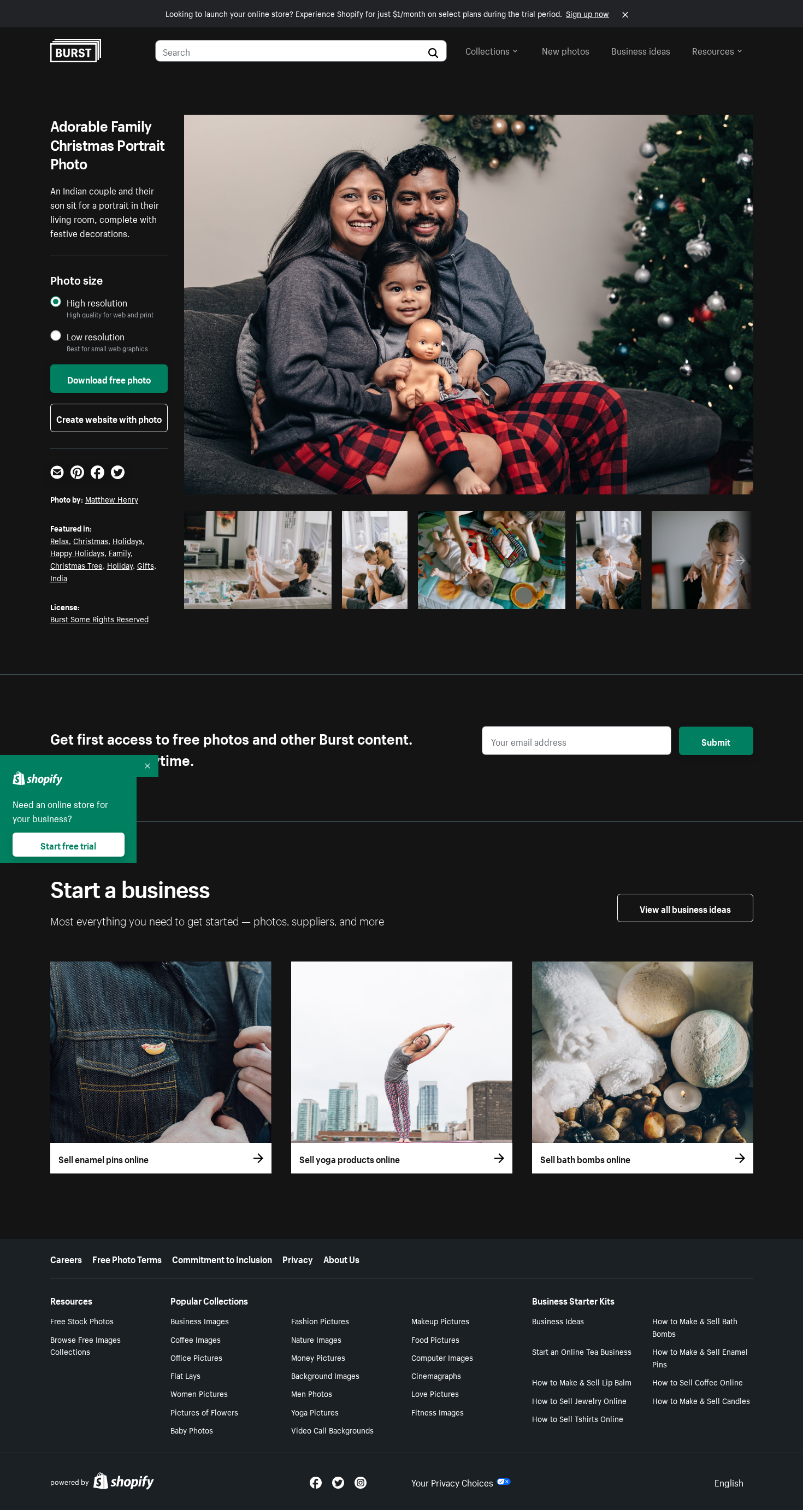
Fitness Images (437, 1412)
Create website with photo (109, 418)
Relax (59, 540)
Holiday (120, 565)
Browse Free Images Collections (85, 1345)
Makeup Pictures (440, 1320)
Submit (715, 741)
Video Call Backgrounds (332, 1430)
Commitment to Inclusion (222, 1258)
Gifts (145, 565)
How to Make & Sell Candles (701, 1400)
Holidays (128, 540)
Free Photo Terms (127, 1258)
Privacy (297, 1258)
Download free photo (109, 378)
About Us (341, 1258)
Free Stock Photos (82, 1320)
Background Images (325, 1375)
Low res (298, 597)
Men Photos (311, 1393)
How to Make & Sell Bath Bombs (694, 1326)
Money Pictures (318, 1357)
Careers (66, 1258)
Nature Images (316, 1339)
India (58, 577)
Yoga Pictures (315, 1412)
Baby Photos (191, 1430)
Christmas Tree (76, 565)
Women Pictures (199, 1393)
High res (256, 597)
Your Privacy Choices (452, 1481)
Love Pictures (435, 1393)
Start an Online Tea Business (581, 1351)
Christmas (90, 540)
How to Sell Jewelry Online (579, 1400)
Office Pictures (196, 1357)
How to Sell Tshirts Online (577, 1418)
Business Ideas (558, 1320)
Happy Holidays (77, 552)
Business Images (199, 1320)
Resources (713, 50)
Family (120, 552)
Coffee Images (195, 1339)
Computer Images (442, 1357)
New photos (565, 50)
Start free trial (68, 844)
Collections (487, 50)
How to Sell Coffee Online (697, 1382)
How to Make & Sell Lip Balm (581, 1382)
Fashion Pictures (320, 1320)
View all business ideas (685, 908)
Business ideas (640, 50)
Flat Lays (185, 1375)
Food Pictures (435, 1339)
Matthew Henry (111, 499)
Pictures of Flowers (204, 1412)
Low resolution (96, 336)
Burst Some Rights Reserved (99, 618)
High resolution (97, 302)
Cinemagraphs (436, 1375)
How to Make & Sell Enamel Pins (700, 1357)
